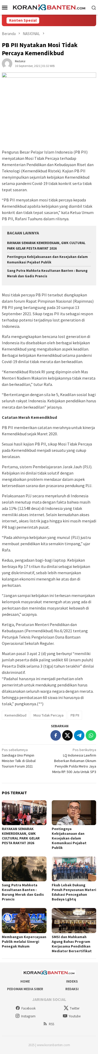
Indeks (72, 981)
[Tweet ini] (67, 735)
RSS (51, 1024)
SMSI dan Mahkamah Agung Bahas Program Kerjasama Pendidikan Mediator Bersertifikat (72, 943)
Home (25, 981)
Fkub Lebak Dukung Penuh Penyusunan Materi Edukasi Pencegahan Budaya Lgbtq (74, 892)
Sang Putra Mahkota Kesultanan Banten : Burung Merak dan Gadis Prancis (23, 892)
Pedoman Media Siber (25, 989)
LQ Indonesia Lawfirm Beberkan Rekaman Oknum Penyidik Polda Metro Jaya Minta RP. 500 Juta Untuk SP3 (74, 760)
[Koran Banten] (49, 7)
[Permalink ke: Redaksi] (7, 63)
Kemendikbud (15, 715)
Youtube (74, 1016)
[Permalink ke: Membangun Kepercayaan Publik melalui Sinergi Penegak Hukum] (24, 920)
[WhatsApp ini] (91, 735)
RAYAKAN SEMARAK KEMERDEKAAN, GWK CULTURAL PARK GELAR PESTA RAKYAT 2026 (21, 835)
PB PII (75, 715)
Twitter (74, 1008)
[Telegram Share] (79, 735)
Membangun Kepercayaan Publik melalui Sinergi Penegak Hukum (24, 941)
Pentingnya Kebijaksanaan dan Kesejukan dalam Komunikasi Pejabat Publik (69, 838)
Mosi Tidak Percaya (48, 715)
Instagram (28, 1016)
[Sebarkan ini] (55, 735)
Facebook (28, 1008)
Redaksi (72, 989)
